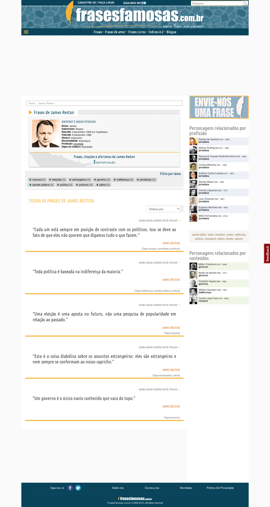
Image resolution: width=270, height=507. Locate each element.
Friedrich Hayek (207, 281)
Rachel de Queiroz (209, 139)
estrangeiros (165, 375)
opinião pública (162, 290)
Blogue (171, 32)
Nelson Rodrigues (208, 147)
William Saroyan (207, 289)
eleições (175, 333)
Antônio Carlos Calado (211, 173)
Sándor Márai (206, 181)
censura (152, 248)
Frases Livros (137, 32)
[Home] (135, 15)
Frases (98, 32)
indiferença (147, 290)
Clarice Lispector (208, 190)
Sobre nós (118, 488)
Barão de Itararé (207, 272)
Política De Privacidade (220, 488)
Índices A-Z (156, 32)
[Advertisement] (135, 65)
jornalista (78, 143)
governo (174, 417)
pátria (176, 375)
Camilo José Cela (208, 298)
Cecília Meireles (207, 164)
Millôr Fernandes (208, 215)
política (175, 290)
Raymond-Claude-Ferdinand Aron (217, 156)
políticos (174, 248)
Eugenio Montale (208, 207)
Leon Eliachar (206, 198)
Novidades (186, 488)
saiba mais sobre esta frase (159, 220)
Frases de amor (115, 32)
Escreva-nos (152, 488)
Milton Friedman (207, 264)
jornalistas (163, 248)
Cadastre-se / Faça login (96, 2)
